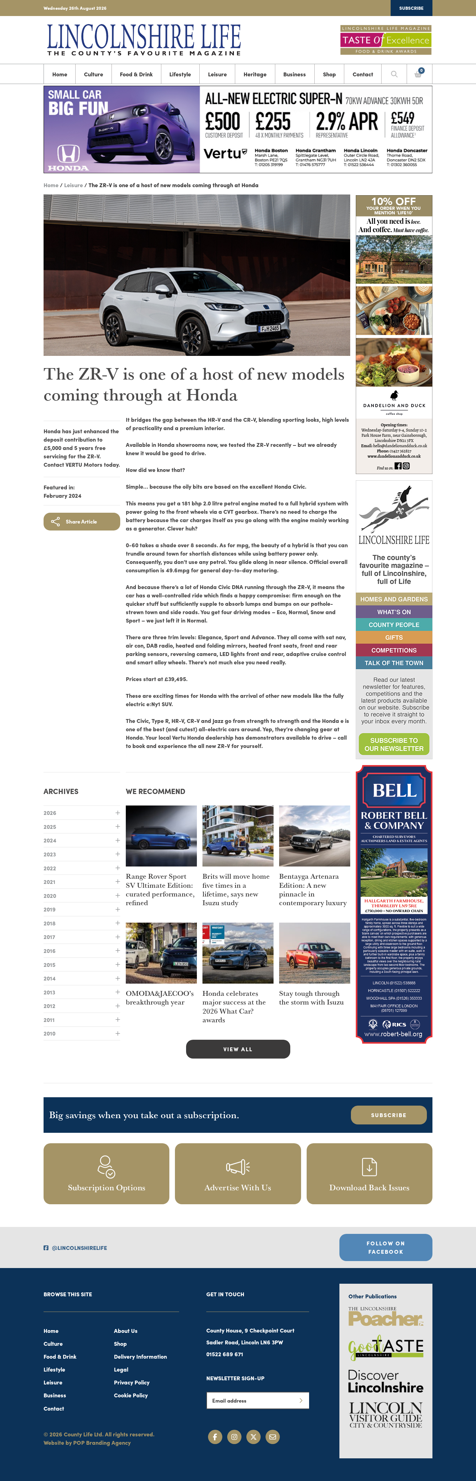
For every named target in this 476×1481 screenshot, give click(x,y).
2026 (50, 812)
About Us (126, 1330)
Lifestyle (180, 74)
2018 (50, 923)
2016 (50, 950)
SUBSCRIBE (389, 1115)
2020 (50, 895)
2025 (50, 826)
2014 (50, 978)
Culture (93, 74)
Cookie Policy (131, 1395)
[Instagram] (234, 1437)
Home (59, 74)
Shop (329, 74)
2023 (50, 854)
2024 (50, 840)
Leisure (217, 74)
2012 (49, 1005)
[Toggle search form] (394, 74)
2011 (49, 1019)
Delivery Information (140, 1356)
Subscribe (411, 8)
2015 (49, 964)
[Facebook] (215, 1437)
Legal (121, 1369)
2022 (50, 868)
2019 (50, 909)
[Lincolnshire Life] (144, 39)
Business (294, 74)
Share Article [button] (81, 521)
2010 (49, 1033)
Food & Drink (136, 74)
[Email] (273, 1437)
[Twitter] (253, 1437)
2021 (49, 881)
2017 (49, 936)
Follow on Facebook (386, 1247)
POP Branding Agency (102, 1442)
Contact (363, 74)
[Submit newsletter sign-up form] (300, 1400)
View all (238, 1049)
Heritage (255, 74)
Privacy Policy (131, 1382)
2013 (49, 992)
